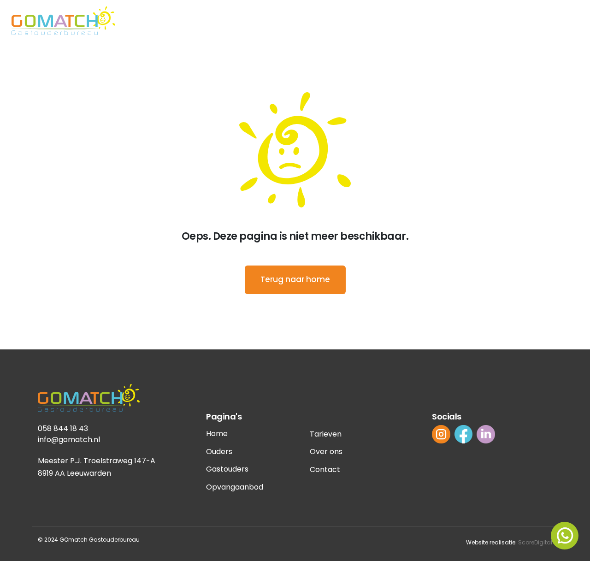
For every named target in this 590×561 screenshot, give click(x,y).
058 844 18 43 (63, 428)
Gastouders (227, 469)
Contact (325, 469)
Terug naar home (295, 279)
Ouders (219, 451)
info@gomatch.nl (69, 439)
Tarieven (326, 434)
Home (217, 433)
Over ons (326, 451)
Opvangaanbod (234, 487)
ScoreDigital (535, 542)
